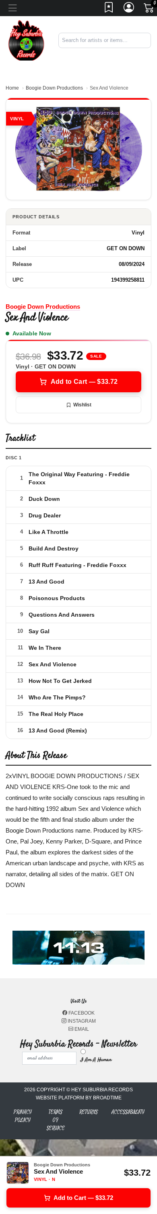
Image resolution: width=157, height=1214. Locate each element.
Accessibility (128, 1112)
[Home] (26, 40)
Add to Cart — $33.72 (84, 381)
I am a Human (96, 1059)
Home (12, 88)
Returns (88, 1112)
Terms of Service (56, 1120)
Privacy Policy (23, 1116)
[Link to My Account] (129, 10)
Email (81, 1029)
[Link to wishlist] (109, 10)
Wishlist (82, 405)
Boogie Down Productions (54, 88)
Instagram (81, 1021)
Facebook (81, 1013)
